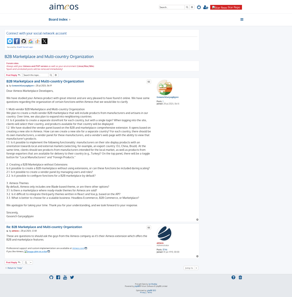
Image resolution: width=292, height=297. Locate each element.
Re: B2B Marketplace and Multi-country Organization (44, 227)
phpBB (137, 286)
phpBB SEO (151, 290)
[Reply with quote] (149, 82)
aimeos (160, 243)
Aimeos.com (78, 248)
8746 (165, 249)
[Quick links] (242, 19)
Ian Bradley (153, 284)
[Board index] (64, 7)
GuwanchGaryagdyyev (168, 97)
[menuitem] (199, 7)
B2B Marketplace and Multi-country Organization (49, 56)
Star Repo (234, 7)
